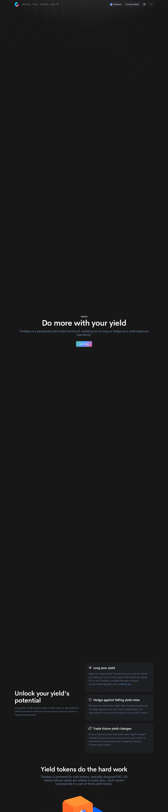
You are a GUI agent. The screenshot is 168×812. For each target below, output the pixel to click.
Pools (35, 4)
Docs (53, 4)
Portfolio (44, 4)
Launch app (84, 344)
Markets (26, 4)
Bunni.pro (126, 684)
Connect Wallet (132, 4)
